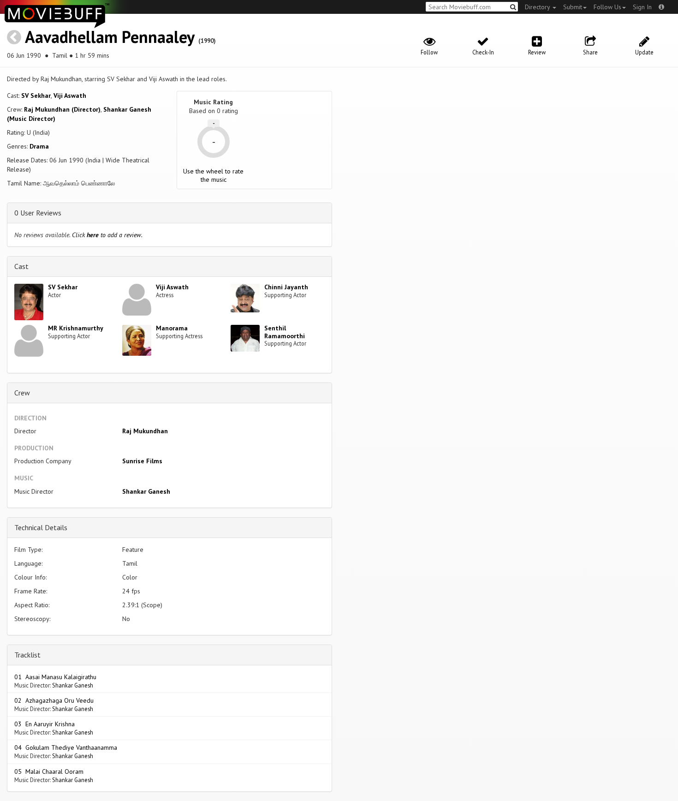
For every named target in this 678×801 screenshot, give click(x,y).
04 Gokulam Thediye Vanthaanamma (65, 747)
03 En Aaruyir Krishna (44, 724)
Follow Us (607, 7)
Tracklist (27, 654)
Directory (538, 7)
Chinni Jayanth (286, 287)
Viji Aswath (70, 95)
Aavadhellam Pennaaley (109, 37)
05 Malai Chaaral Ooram (48, 771)
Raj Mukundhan (145, 431)
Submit (572, 7)
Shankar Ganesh (146, 491)
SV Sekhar (36, 95)
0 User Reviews (37, 212)
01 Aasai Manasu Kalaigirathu (55, 677)
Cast (21, 266)
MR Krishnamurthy (75, 328)
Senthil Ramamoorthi (284, 332)
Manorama (172, 328)
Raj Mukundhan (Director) (62, 109)
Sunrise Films (142, 461)
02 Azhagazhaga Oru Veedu (54, 700)
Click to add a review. (107, 235)
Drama (39, 146)
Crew (22, 392)
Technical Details (40, 527)
